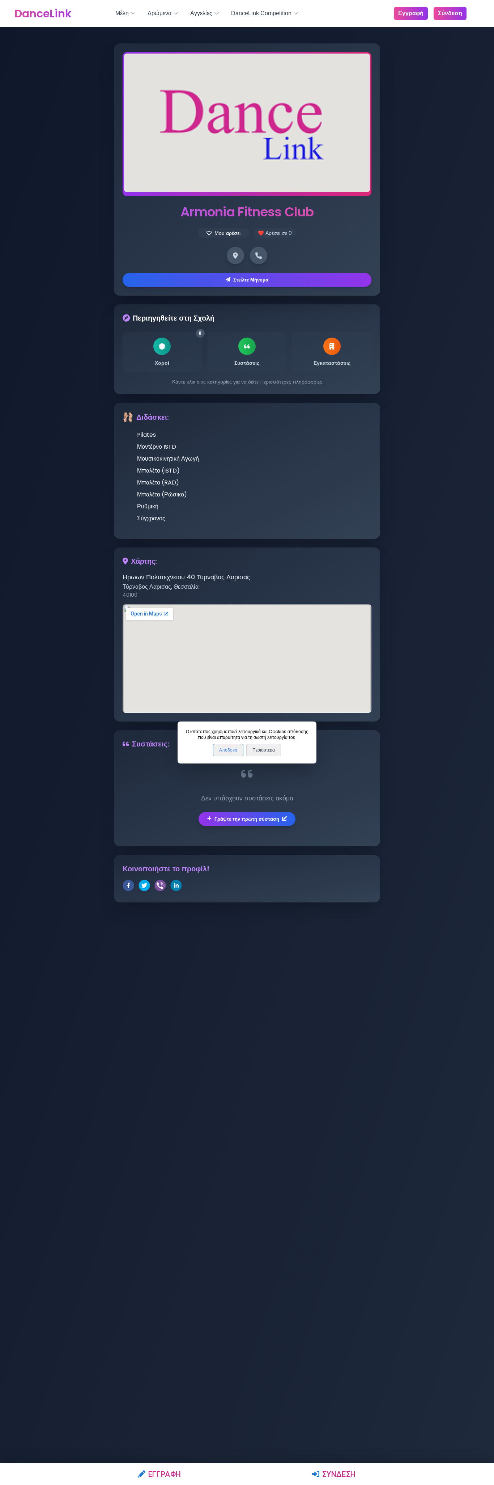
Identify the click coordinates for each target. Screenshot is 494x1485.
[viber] (160, 887)
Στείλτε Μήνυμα (250, 280)
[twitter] (144, 887)
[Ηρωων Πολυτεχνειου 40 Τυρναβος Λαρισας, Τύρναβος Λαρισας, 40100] (235, 255)
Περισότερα (263, 750)
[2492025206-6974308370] (258, 255)
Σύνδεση (339, 1474)
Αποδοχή (228, 750)
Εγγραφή (164, 1474)
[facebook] (128, 887)
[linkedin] (176, 887)
